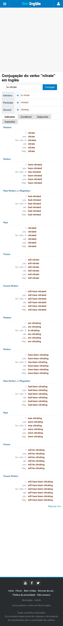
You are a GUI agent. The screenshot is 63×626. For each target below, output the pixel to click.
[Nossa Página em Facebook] (31, 582)
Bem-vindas (30, 590)
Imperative (10, 121)
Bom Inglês (31, 4)
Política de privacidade (24, 594)
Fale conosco (43, 594)
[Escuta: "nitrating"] (17, 109)
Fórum (19, 590)
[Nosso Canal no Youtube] (25, 582)
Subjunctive (42, 116)
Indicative (10, 116)
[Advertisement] (31, 40)
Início (11, 590)
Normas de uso (45, 590)
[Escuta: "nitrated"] (17, 102)
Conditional (26, 116)
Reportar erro (54, 506)
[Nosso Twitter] (38, 582)
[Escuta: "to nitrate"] (17, 95)
